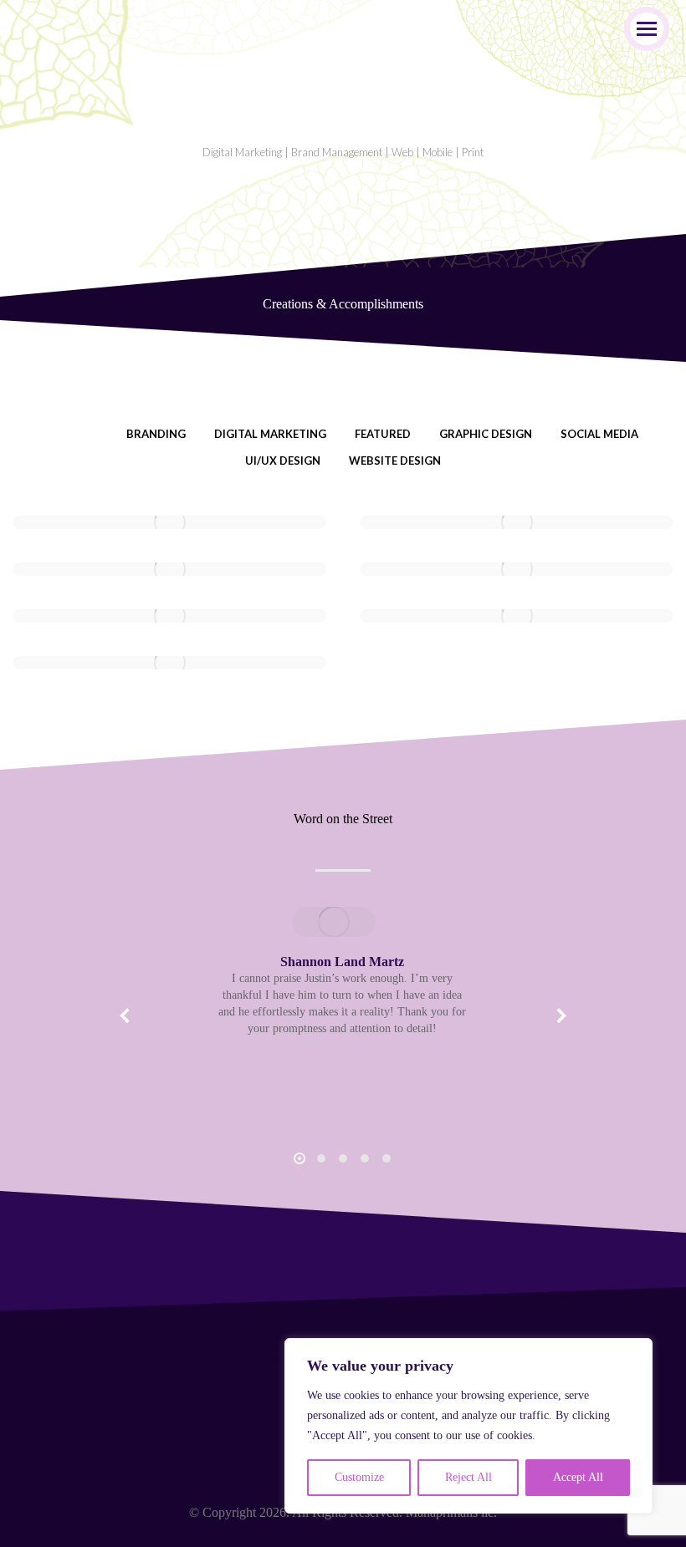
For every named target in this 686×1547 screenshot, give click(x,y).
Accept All (578, 1477)
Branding (156, 433)
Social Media (599, 433)
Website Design (395, 460)
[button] (125, 1015)
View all (73, 433)
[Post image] (169, 522)
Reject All (468, 1477)
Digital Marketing (270, 433)
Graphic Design (485, 433)
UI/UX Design (282, 460)
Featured (383, 433)
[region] (468, 1426)
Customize (359, 1477)
